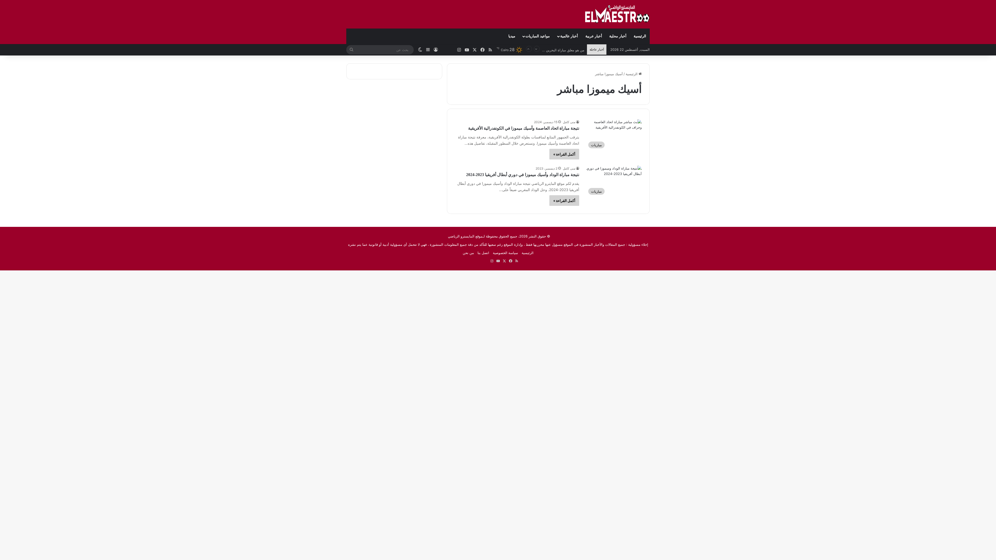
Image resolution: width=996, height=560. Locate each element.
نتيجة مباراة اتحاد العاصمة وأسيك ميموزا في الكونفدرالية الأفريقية (523, 128)
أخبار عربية (593, 36)
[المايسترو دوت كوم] (617, 14)
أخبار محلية (617, 36)
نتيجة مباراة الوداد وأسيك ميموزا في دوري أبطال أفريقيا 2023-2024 (522, 174)
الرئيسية (640, 36)
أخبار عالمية (569, 36)
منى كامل (569, 122)
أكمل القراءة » (564, 154)
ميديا (511, 36)
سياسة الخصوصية (505, 253)
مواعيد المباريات (537, 36)
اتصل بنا (483, 253)
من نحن (468, 253)
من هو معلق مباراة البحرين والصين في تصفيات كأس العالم (542, 49)
